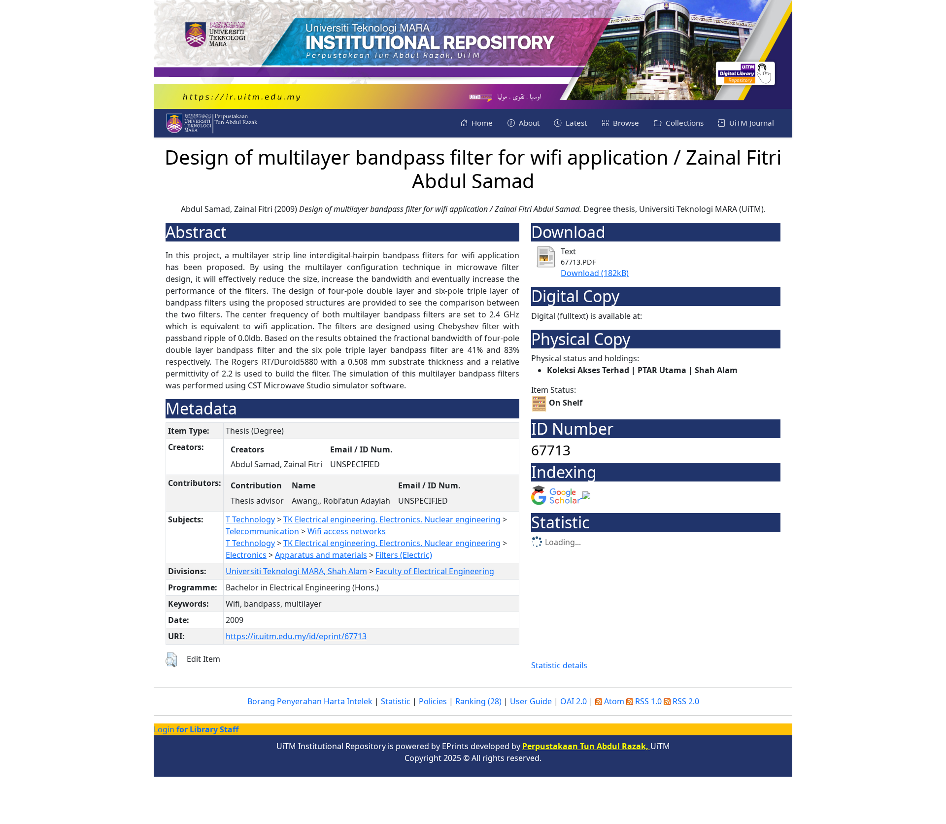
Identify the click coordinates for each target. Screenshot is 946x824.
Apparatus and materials (321, 554)
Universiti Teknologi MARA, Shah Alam (296, 571)
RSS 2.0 (685, 701)
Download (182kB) (595, 273)
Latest (575, 123)
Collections (684, 123)
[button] (171, 659)
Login (196, 729)
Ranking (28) (478, 701)
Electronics (246, 554)
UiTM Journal (750, 123)
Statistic (395, 701)
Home (481, 123)
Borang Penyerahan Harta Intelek (309, 701)
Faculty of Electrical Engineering (434, 571)
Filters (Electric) (403, 554)
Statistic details (559, 665)
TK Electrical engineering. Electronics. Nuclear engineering (392, 519)
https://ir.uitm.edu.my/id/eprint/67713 (296, 636)
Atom (613, 701)
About (528, 123)
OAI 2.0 (573, 701)
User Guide (531, 701)
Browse (625, 123)
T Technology (250, 519)
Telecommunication (262, 531)
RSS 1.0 (647, 701)
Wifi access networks (346, 531)
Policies (433, 701)
